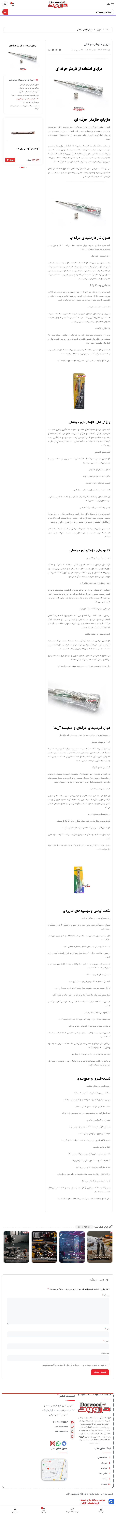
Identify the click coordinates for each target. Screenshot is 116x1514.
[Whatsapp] (58, 1443)
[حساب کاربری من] (5, 4)
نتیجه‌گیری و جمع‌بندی (31, 102)
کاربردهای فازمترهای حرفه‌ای (29, 91)
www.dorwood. (101, 1440)
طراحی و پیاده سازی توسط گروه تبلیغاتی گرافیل (24, 107)
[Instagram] (52, 1443)
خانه (107, 30)
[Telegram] (64, 1443)
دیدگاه (105, 1295)
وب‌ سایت (105, 1353)
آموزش (99, 30)
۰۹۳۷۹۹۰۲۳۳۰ (61, 1431)
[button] (60, 50)
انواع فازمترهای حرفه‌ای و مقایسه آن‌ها (25, 95)
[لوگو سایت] (58, 4)
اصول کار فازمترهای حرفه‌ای (29, 84)
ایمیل (106, 1341)
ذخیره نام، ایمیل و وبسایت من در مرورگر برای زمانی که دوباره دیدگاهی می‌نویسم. (74, 1365)
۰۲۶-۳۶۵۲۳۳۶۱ (61, 1427)
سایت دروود (72, 360)
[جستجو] (5, 12)
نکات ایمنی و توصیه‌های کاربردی (27, 98)
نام (107, 1329)
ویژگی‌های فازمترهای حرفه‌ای (29, 88)
